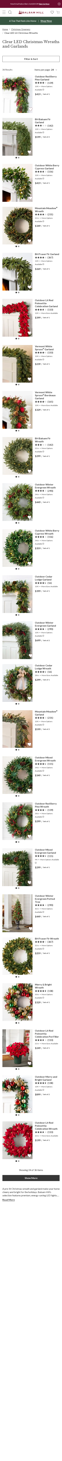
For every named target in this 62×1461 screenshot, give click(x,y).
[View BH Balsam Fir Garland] (17, 137)
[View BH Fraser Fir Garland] (17, 272)
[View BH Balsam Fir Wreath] (17, 456)
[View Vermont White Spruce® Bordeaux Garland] (17, 410)
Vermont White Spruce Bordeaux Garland (45, 395)
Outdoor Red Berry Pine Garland (46, 78)
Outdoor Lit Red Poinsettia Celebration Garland (46, 303)
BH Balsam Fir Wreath (43, 440)
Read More (8, 1199)
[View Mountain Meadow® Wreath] (17, 226)
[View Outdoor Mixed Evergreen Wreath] (17, 775)
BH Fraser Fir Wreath (47, 938)
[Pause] (59, 4)
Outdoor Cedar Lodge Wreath (43, 667)
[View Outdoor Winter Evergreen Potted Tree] (17, 913)
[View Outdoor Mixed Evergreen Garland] (17, 867)
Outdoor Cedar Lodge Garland (43, 578)
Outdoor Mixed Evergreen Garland (45, 851)
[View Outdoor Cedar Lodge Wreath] (17, 683)
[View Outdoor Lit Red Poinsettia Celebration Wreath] (17, 1140)
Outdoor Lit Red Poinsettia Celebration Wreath (46, 1125)
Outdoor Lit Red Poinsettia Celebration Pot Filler (47, 1033)
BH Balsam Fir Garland (43, 121)
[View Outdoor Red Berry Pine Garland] (17, 94)
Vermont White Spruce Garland (44, 348)
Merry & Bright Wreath (43, 986)
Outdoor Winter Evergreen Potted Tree (45, 898)
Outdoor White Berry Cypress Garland (47, 167)
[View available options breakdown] (43, 90)
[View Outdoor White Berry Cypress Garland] (17, 183)
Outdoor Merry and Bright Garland (46, 1078)
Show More (31, 1178)
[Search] (10, 12)
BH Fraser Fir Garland (47, 254)
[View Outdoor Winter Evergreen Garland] (17, 640)
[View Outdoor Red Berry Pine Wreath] (17, 821)
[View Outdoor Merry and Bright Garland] (17, 1094)
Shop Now (46, 20)
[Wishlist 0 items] (52, 12)
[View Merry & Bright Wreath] (17, 1002)
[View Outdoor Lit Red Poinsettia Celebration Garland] (17, 318)
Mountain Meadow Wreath (46, 210)
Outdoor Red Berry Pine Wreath (46, 805)
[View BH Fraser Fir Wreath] (17, 956)
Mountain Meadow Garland (46, 713)
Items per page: (44, 69)
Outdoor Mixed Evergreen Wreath (45, 759)
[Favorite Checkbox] (31, 109)
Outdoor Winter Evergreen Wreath (45, 486)
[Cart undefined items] (58, 12)
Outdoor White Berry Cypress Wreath (47, 532)
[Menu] (4, 12)
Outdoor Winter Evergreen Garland (45, 624)
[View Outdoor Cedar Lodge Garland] (17, 594)
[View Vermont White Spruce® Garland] (17, 364)
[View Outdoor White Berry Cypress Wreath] (17, 548)
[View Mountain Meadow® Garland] (17, 729)
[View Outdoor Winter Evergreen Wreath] (17, 502)
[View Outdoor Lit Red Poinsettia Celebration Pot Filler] (17, 1048)
